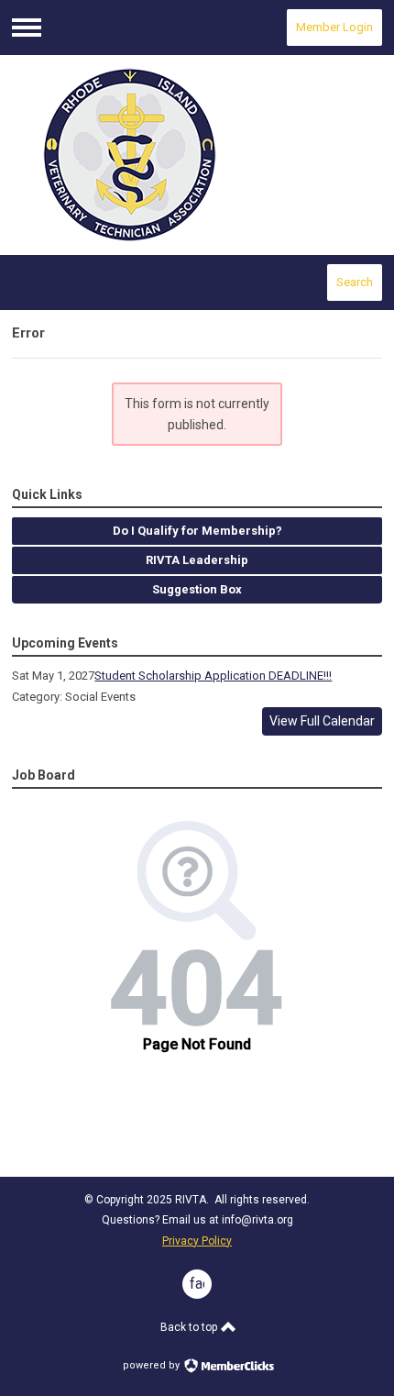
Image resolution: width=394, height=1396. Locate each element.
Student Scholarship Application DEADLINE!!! (213, 675)
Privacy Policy (197, 1241)
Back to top (190, 1327)
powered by (152, 1365)
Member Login (334, 27)
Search (354, 282)
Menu (26, 27)
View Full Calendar (322, 721)
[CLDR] (196, 155)
